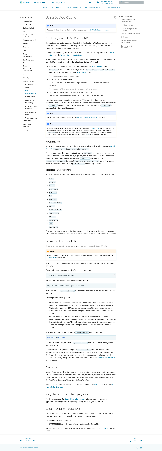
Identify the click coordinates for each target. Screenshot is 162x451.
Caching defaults (97, 66)
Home (45, 7)
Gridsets (105, 428)
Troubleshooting (52, 257)
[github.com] (137, 447)
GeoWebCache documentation (99, 30)
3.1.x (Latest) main (56, 2)
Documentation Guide (94, 7)
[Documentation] (25, 2)
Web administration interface (71, 55)
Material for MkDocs (32, 447)
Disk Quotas (98, 384)
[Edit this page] (115, 17)
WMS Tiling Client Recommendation (86, 117)
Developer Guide (74, 7)
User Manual (57, 7)
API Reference (114, 7)
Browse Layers (94, 128)
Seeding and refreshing (106, 358)
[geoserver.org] (141, 447)
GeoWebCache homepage (74, 399)
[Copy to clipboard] (114, 275)
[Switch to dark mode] (90, 2)
